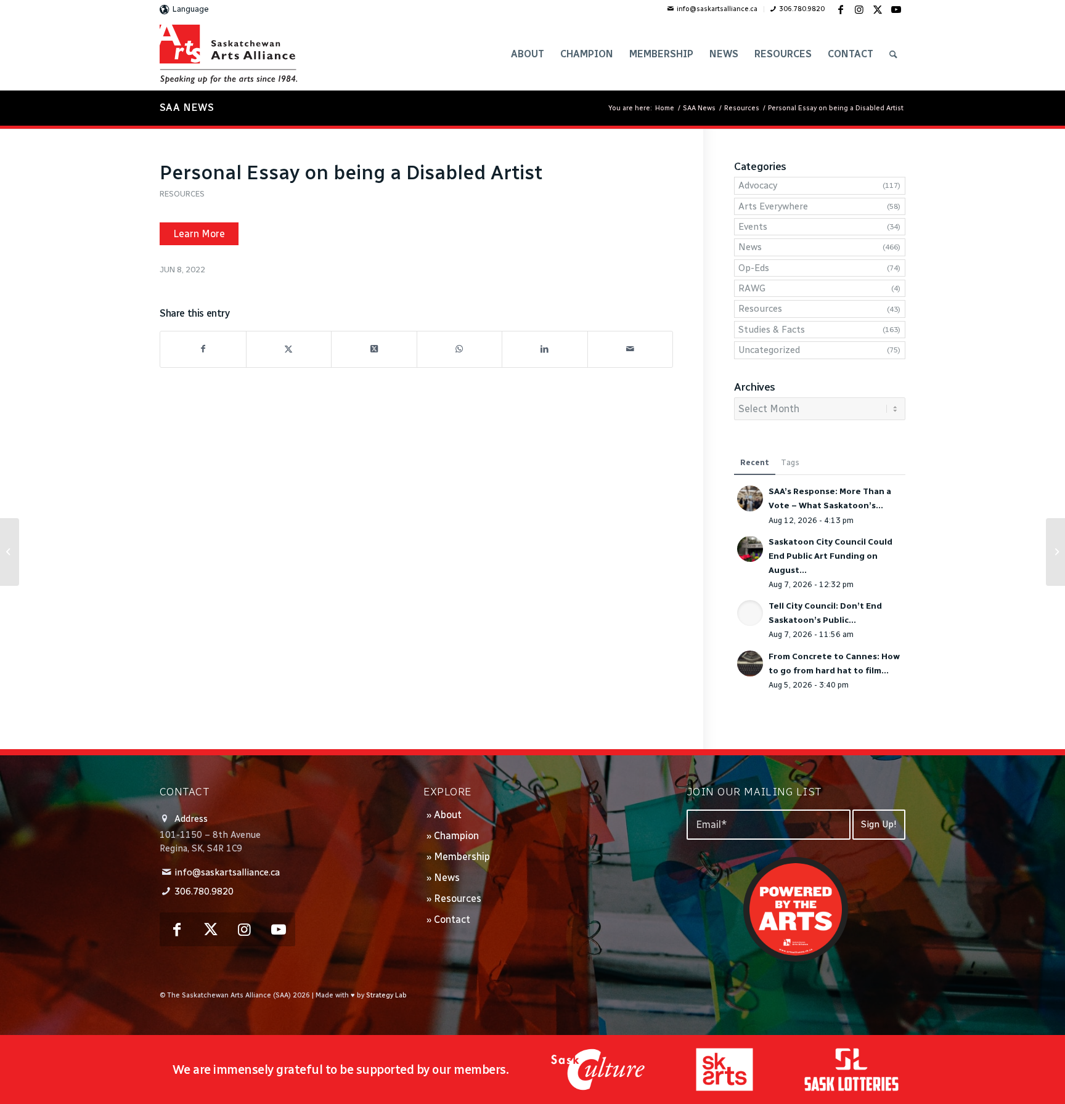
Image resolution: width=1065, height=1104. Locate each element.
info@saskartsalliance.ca (717, 9)
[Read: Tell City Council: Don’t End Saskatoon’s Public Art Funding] (750, 613)
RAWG (751, 288)
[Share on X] (289, 349)
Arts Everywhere (773, 206)
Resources (182, 193)
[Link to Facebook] (840, 9)
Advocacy (757, 185)
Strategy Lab (386, 995)
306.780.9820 (802, 9)
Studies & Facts (771, 329)
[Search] (893, 54)
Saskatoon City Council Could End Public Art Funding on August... (830, 556)
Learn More (199, 234)
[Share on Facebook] (203, 349)
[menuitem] (712, 9)
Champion (456, 836)
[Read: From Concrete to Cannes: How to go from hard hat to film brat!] (750, 663)
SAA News (187, 107)
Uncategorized (769, 349)
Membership (462, 856)
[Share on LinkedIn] (544, 349)
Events (752, 226)
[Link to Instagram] (859, 9)
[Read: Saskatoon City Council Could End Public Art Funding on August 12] (750, 549)
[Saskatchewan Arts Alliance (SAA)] (228, 54)
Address (191, 818)
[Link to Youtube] (896, 9)
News (750, 247)
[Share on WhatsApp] (459, 349)
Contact (452, 919)
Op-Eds (753, 268)
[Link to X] (877, 9)
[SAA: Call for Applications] (9, 552)
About (448, 815)
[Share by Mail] (630, 349)
